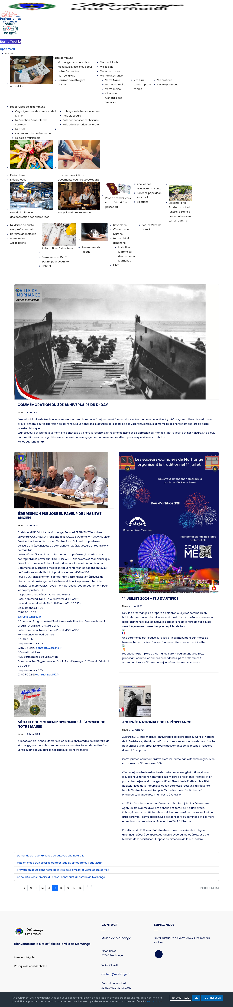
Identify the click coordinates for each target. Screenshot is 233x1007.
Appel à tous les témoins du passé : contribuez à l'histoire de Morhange (61, 877)
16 (68, 888)
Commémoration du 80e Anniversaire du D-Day (63, 404)
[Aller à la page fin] (89, 886)
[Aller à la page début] (16, 886)
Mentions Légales (25, 957)
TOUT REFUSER (212, 998)
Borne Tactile (10, 41)
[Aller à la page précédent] (20, 886)
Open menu (7, 49)
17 (74, 888)
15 (61, 888)
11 (36, 888)
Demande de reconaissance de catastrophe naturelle (50, 855)
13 (49, 888)
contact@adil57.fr (47, 674)
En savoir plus (155, 1001)
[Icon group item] (159, 954)
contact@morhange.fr (115, 974)
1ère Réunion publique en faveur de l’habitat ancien (60, 515)
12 (42, 888)
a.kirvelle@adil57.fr (29, 617)
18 (80, 888)
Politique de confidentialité (30, 966)
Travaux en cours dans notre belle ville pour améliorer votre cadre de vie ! (63, 870)
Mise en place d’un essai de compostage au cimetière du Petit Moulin (59, 863)
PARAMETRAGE (180, 998)
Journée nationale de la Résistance (156, 722)
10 (30, 888)
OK (196, 998)
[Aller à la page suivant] (86, 886)
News (20, 412)
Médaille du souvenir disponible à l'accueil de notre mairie (61, 724)
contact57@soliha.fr (48, 648)
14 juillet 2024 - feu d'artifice (150, 598)
